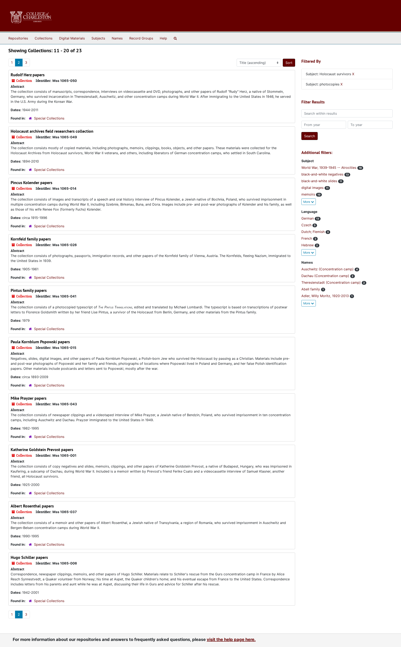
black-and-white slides (319, 181)
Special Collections (49, 118)
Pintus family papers (29, 290)
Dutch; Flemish (313, 232)
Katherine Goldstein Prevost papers (42, 449)
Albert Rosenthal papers (32, 506)
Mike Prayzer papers (28, 398)
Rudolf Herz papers (27, 75)
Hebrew (308, 245)
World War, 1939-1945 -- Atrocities (329, 167)
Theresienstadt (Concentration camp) (331, 282)
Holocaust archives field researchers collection (52, 131)
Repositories (18, 38)
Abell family (311, 289)
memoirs (308, 194)
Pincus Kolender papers (31, 182)
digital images (313, 188)
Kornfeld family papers (31, 239)
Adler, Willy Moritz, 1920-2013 (325, 296)
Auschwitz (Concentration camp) (328, 269)
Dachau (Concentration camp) (325, 276)
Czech (306, 225)
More (307, 201)
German (308, 218)
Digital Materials (72, 38)
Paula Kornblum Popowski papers (40, 341)
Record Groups (141, 38)
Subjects (98, 38)
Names (117, 38)
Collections (43, 38)
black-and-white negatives (322, 174)
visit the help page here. (231, 639)
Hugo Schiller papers (29, 557)
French (307, 238)
